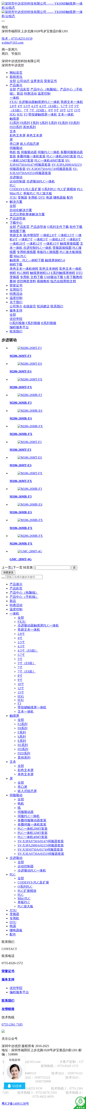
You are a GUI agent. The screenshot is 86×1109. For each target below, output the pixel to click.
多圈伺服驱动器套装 (32, 820)
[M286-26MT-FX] (30, 379)
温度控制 (16, 609)
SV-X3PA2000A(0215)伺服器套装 (41, 845)
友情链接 (8, 1009)
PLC (13, 874)
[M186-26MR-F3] (30, 488)
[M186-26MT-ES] (30, 457)
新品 (13, 601)
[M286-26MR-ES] (30, 410)
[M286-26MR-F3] (30, 395)
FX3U (22, 621)
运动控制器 (26, 866)
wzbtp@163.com (12, 42)
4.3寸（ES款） (28, 650)
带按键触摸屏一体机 (32, 707)
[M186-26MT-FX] (30, 473)
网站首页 (16, 72)
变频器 (14, 914)
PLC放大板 (25, 906)
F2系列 (22, 724)
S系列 (22, 736)
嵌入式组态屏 (27, 791)
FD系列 (23, 749)
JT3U (13, 910)
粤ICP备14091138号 (15, 1103)
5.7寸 (21, 654)
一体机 (14, 613)
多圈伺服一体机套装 (32, 824)
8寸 (20, 675)
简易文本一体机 (29, 629)
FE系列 (23, 745)
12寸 (21, 688)
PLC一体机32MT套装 (33, 832)
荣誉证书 (8, 971)
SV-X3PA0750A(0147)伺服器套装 (41, 841)
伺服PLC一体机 (29, 816)
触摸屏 (14, 715)
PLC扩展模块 (27, 890)
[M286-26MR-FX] (30, 426)
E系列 (22, 740)
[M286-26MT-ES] (30, 363)
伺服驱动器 (26, 812)
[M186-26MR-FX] (30, 520)
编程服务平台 (19, 992)
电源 (13, 926)
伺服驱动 (16, 795)
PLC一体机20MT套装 (33, 828)
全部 (13, 81)
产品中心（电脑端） (24, 592)
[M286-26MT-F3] (30, 348)
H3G (21, 696)
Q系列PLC (25, 886)
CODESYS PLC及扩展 (33, 882)
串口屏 (22, 786)
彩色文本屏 (26, 770)
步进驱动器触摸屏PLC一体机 (38, 625)
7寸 (20, 667)
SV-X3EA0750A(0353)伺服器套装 (41, 853)
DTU (13, 922)
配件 (13, 934)
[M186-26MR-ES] (30, 504)
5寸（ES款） (27, 663)
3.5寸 (21, 642)
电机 (21, 803)
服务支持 (8, 979)
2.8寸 (21, 633)
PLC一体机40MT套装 (33, 837)
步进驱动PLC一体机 (32, 870)
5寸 (20, 659)
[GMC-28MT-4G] (30, 551)
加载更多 (8, 572)
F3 (19, 703)
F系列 (22, 732)
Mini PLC (24, 898)
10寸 (21, 684)
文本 (13, 761)
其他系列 (24, 757)
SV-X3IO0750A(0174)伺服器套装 (40, 849)
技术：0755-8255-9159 (17, 38)
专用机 (14, 918)
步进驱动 (16, 858)
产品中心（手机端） (24, 596)
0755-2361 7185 (12, 1024)
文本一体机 (26, 711)
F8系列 (22, 728)
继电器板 (16, 930)
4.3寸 (21, 646)
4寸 (20, 638)
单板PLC (24, 902)
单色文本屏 (26, 774)
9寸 (20, 679)
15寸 (21, 692)
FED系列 (24, 753)
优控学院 (16, 988)
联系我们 (8, 1000)
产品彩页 (16, 588)
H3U (21, 700)
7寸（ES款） (27, 671)
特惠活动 (16, 605)
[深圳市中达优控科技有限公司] (43, 10)
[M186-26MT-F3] (30, 442)
